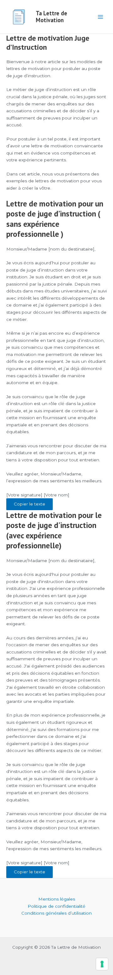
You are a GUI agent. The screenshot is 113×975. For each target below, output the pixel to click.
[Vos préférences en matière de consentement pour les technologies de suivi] (102, 964)
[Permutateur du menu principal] (100, 16)
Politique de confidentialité (56, 906)
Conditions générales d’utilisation (56, 913)
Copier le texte (29, 503)
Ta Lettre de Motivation (51, 16)
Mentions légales (56, 898)
